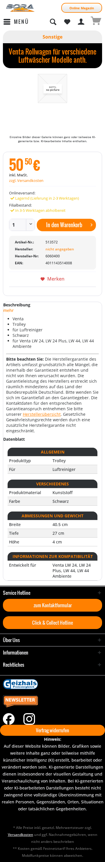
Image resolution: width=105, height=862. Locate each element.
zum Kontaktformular (53, 605)
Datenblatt (14, 439)
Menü (21, 21)
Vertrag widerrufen (52, 730)
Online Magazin (81, 8)
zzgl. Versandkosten (26, 180)
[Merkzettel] (67, 22)
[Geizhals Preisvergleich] (52, 684)
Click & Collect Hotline (52, 622)
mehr (8, 310)
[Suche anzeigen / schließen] (53, 22)
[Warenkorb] (96, 22)
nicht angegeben (60, 249)
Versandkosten (20, 834)
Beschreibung (16, 305)
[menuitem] (16, 22)
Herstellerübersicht (42, 414)
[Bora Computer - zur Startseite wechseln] (20, 8)
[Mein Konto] (81, 22)
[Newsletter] (52, 701)
